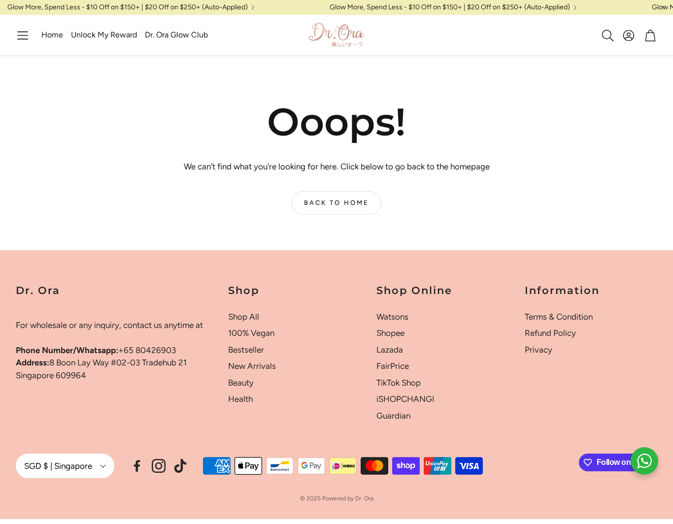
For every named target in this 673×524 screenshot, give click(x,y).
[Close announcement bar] (663, 7)
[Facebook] (137, 466)
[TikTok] (180, 466)
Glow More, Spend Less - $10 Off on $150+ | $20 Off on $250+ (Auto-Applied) (127, 7)
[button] (23, 35)
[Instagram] (159, 466)
